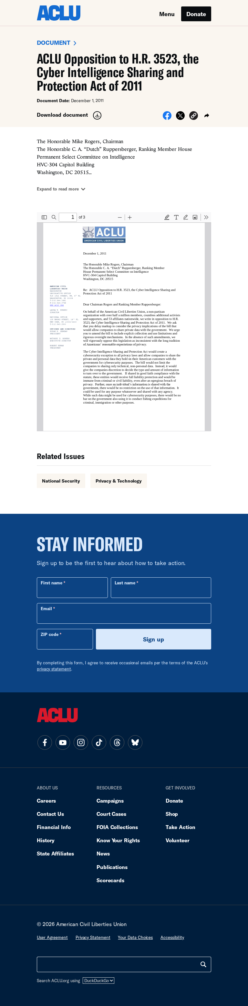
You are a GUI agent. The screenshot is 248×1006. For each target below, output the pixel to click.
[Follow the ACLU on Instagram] (80, 742)
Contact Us (50, 814)
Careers (46, 800)
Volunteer (178, 840)
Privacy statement (93, 937)
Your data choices (135, 937)
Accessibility (172, 937)
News (103, 853)
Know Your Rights (118, 840)
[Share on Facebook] (167, 117)
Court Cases (111, 814)
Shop (172, 814)
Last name (125, 582)
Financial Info (54, 827)
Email (46, 608)
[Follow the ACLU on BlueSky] (135, 742)
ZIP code (49, 634)
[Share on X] (180, 117)
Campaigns (110, 800)
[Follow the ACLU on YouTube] (62, 742)
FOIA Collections (117, 827)
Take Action (180, 827)
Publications (112, 867)
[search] (203, 964)
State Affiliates (55, 853)
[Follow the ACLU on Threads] (117, 742)
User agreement (52, 937)
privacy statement (54, 668)
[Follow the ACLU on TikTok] (99, 742)
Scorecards (110, 880)
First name (51, 582)
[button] (193, 116)
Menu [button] (167, 13)
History (46, 840)
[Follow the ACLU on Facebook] (44, 742)
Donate (196, 13)
